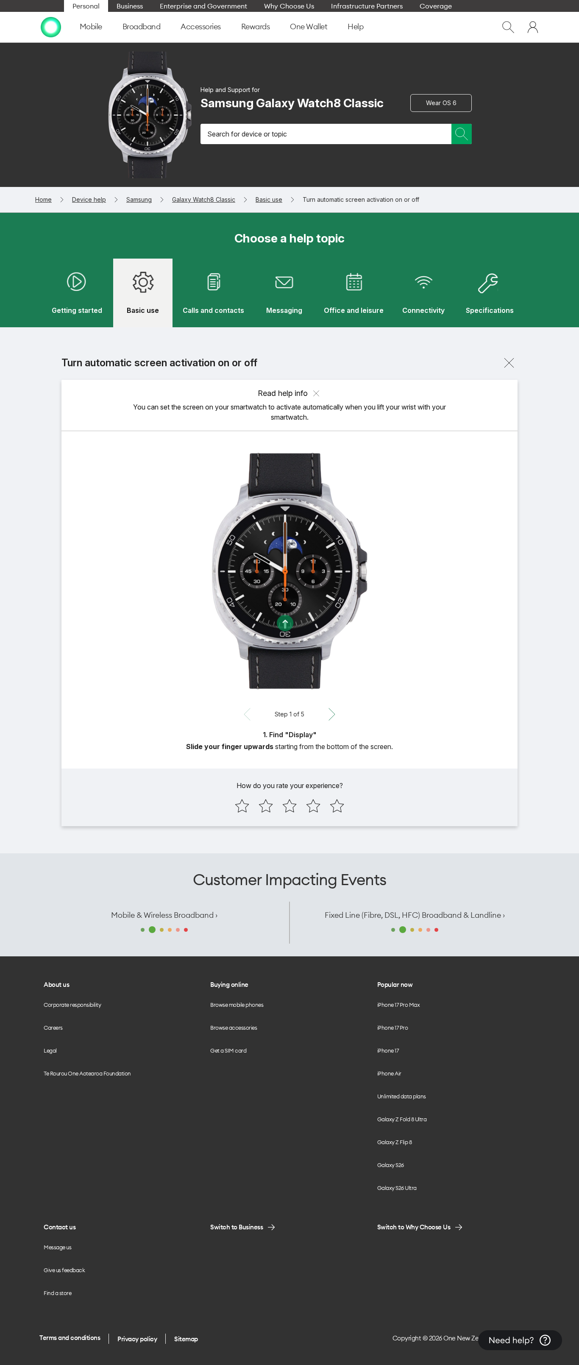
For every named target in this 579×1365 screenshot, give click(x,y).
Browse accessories (233, 1027)
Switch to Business (236, 1227)
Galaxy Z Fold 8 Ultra (402, 1119)
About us (56, 985)
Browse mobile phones (236, 1004)
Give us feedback (64, 1270)
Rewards (255, 26)
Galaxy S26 (390, 1165)
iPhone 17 (388, 1050)
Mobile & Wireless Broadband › (164, 915)
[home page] (50, 27)
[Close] (509, 362)
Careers (53, 1027)
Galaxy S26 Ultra (397, 1187)
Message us (57, 1247)
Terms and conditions (69, 1338)
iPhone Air (389, 1073)
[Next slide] (331, 714)
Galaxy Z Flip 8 (394, 1142)
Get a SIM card (228, 1050)
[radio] (242, 805)
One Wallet (308, 26)
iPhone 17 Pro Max (398, 1004)
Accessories (201, 26)
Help (355, 26)
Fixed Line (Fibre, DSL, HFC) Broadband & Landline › (415, 915)
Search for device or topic (247, 134)
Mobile (91, 26)
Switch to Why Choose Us (414, 1227)
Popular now (395, 985)
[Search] (461, 134)
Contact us (59, 1227)
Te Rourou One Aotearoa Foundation (87, 1073)
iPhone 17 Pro (392, 1027)
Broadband (141, 26)
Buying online (229, 985)
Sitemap (186, 1339)
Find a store (57, 1293)
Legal (50, 1050)
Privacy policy (137, 1339)
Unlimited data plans (401, 1096)
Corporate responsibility (72, 1004)
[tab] (76, 293)
